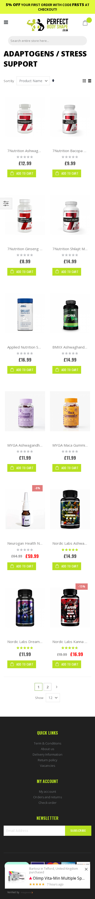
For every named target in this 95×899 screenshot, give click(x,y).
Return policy (47, 760)
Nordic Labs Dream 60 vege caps (35, 641)
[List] (89, 81)
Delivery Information (47, 754)
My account (47, 791)
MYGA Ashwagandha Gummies (32, 445)
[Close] (86, 869)
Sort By (9, 81)
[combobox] (47, 40)
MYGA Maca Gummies (70, 445)
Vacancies (47, 765)
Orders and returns (47, 797)
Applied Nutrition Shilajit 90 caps (34, 347)
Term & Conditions (47, 743)
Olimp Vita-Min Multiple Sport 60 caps (59, 878)
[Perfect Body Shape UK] (47, 25)
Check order (47, 802)
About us (47, 749)
